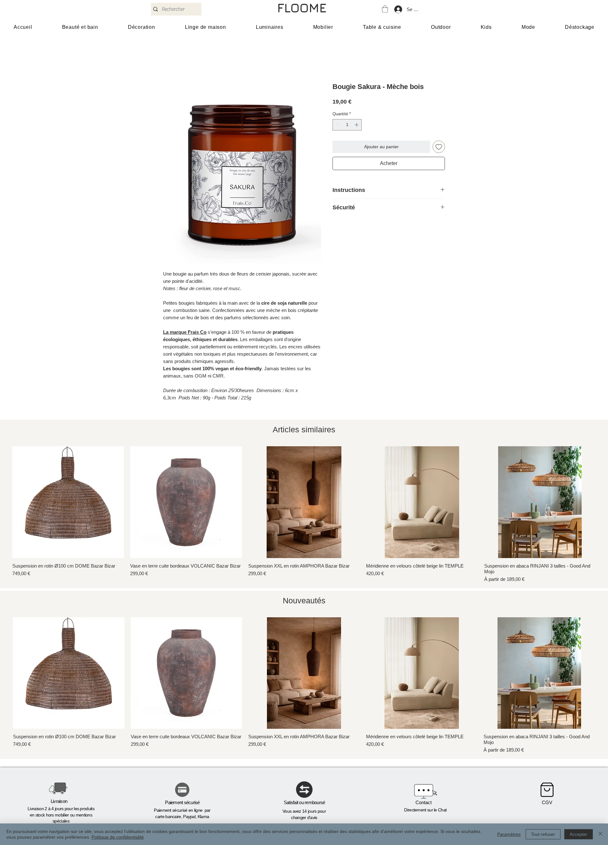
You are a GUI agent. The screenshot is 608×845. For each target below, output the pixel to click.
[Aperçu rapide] (68, 502)
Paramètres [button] (509, 834)
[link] (385, 9)
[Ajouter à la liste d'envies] (439, 147)
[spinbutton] (347, 124)
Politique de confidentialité (118, 837)
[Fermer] (600, 834)
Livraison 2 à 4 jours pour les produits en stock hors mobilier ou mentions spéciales (61, 814)
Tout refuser (543, 834)
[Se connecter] (398, 9)
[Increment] (357, 124)
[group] (304, 514)
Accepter (578, 834)
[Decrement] (337, 124)
